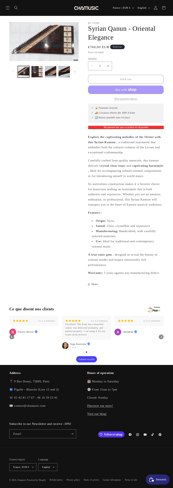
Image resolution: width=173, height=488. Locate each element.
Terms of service (91, 480)
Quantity (92, 58)
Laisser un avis (86, 359)
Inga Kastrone (78, 344)
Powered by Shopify (36, 480)
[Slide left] (13, 71)
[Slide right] (75, 71)
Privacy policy (73, 480)
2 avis (73, 347)
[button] (8, 8)
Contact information (112, 480)
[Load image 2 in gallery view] (37, 72)
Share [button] (94, 284)
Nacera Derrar (26, 332)
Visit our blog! (97, 413)
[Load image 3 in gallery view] (50, 72)
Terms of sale (131, 480)
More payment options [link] (126, 98)
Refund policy (56, 480)
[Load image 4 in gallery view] (64, 72)
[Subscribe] (72, 434)
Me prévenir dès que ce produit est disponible (126, 127)
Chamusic (21, 480)
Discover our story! (100, 405)
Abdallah (128, 332)
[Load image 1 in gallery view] (23, 72)
